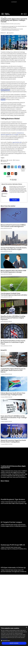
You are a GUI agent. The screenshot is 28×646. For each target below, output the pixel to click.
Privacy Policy (4, 639)
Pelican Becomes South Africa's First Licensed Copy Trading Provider (13, 394)
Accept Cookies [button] (14, 643)
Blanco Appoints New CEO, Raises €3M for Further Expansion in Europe (13, 271)
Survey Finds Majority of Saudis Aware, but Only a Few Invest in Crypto (14, 248)
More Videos (5, 481)
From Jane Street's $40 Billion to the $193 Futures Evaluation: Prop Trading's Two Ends (14, 417)
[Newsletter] (22, 14)
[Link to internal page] (5, 189)
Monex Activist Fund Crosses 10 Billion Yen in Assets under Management (13, 225)
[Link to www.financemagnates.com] (14, 215)
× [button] (26, 627)
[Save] (16, 174)
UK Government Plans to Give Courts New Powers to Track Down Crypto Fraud (13, 342)
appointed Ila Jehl (16, 142)
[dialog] (14, 636)
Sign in (25, 14)
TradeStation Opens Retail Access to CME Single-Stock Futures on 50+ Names (13, 370)
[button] (14, 640)
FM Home (2, 17)
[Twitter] (5, 167)
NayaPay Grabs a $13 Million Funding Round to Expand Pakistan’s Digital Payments (13, 317)
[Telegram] (16, 167)
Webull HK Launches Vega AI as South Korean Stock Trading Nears (13, 441)
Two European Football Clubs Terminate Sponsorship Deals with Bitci (14, 294)
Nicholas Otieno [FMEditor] (17, 23)
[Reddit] (12, 173)
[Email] (12, 167)
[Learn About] (23, 169)
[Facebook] (19, 167)
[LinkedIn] (8, 167)
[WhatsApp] (5, 173)
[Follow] (8, 174)
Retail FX (5, 17)
